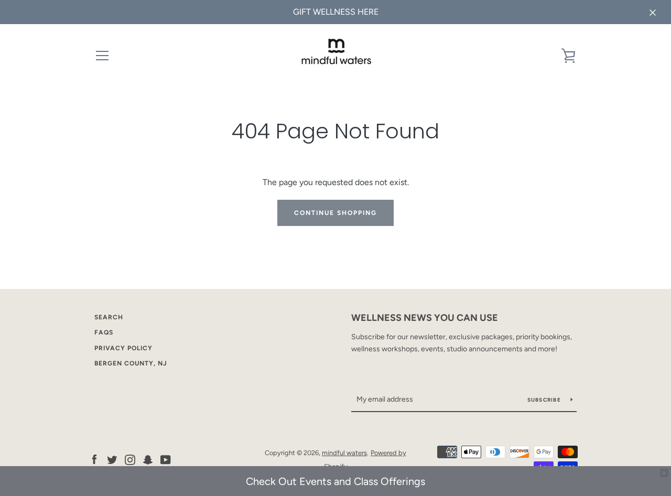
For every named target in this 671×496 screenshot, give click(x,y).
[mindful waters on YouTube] (165, 459)
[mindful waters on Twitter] (112, 459)
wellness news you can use (424, 318)
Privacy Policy (123, 348)
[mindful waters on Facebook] (94, 459)
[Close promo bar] (664, 473)
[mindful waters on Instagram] (130, 459)
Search (108, 317)
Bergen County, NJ (130, 363)
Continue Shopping (335, 213)
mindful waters (344, 453)
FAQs (103, 332)
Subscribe (545, 399)
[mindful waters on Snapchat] (148, 459)
